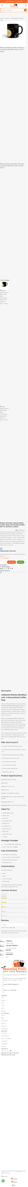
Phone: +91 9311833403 (10, 990)
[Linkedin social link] (10, 569)
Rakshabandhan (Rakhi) (17, 18)
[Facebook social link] (4, 569)
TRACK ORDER (19, 1)
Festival (7, 18)
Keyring (3, 1011)
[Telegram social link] (12, 569)
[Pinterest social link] (8, 569)
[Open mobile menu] (2, 5)
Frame (2, 1008)
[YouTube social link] (11, 1051)
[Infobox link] (13, 942)
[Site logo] (14, 5)
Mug (2, 997)
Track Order (4, 1033)
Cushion (3, 1000)
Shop (2, 1018)
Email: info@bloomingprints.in (11, 984)
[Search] (25, 10)
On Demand (4, 1020)
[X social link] (6, 569)
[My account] (26, 5)
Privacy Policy (4, 1028)
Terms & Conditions (6, 1038)
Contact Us (4, 1026)
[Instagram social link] (8, 1051)
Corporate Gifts (5, 1036)
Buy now (20, 562)
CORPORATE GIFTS (10, 1)
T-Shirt (3, 1005)
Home (1, 18)
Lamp (2, 1003)
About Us (3, 1023)
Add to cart (12, 562)
